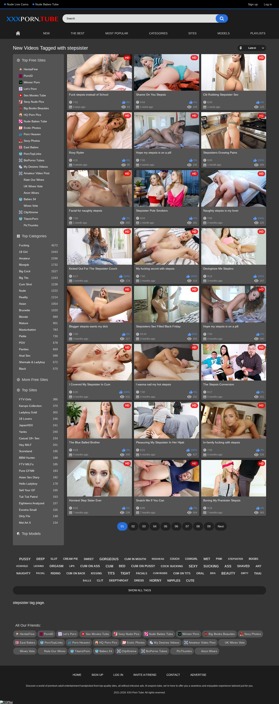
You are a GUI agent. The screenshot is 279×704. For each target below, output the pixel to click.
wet (206, 559)
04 (154, 526)
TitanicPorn (31, 218)
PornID (28, 75)
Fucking (38, 245)
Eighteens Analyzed (38, 503)
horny (156, 580)
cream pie (70, 558)
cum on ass (90, 566)
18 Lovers (38, 418)
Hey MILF (38, 444)
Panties (38, 349)
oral (200, 573)
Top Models (31, 534)
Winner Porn (32, 82)
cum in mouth (135, 559)
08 (198, 526)
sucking (211, 566)
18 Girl (38, 251)
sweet (89, 559)
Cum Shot (38, 284)
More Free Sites (35, 380)
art (258, 566)
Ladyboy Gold (38, 412)
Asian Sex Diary (38, 477)
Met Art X (38, 522)
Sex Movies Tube (35, 95)
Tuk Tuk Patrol (38, 496)
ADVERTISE (198, 674)
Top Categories (34, 236)
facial (40, 573)
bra (213, 573)
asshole (22, 566)
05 (165, 526)
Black (38, 368)
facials (141, 573)
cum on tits (182, 573)
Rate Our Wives (34, 179)
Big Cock (38, 271)
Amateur (38, 258)
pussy (25, 559)
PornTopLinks (32, 153)
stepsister (235, 559)
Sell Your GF (38, 490)
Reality (38, 297)
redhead (158, 559)
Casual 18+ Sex (38, 438)
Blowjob (38, 264)
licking (39, 566)
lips (72, 566)
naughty (23, 573)
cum (109, 566)
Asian (38, 303)
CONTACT (173, 674)
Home (18, 33)
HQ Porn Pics (32, 114)
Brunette (38, 310)
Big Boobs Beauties (36, 108)
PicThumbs (31, 225)
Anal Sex (38, 355)
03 (144, 526)
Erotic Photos (32, 127)
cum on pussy (143, 566)
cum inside (160, 573)
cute (190, 580)
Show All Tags (139, 590)
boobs (253, 558)
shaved (243, 566)
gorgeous (109, 559)
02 (133, 526)
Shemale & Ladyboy (38, 362)
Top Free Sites (34, 60)
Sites (192, 33)
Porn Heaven (32, 134)
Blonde (38, 316)
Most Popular (116, 33)
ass (227, 566)
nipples (173, 580)
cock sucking (172, 566)
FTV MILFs (38, 464)
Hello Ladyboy (38, 483)
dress (139, 580)
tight (125, 573)
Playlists (257, 33)
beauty (228, 573)
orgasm (56, 566)
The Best (78, 33)
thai (257, 573)
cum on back (75, 573)
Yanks (38, 431)
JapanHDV (38, 425)
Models (224, 33)
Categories (158, 33)
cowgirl (191, 558)
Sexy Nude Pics (34, 101)
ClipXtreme (31, 212)
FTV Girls (38, 399)
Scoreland (38, 451)
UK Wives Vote (33, 186)
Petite (38, 336)
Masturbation (38, 329)
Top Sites (29, 390)
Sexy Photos (32, 140)
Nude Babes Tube (47, 4)
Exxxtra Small (38, 509)
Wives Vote (31, 205)
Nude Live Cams (17, 4)
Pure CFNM (38, 470)
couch (174, 558)
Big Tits (38, 277)
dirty (244, 573)
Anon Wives (31, 192)
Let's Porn (30, 88)
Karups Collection (38, 405)
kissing (96, 573)
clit (100, 580)
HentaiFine (31, 69)
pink (219, 558)
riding (56, 573)
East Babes (31, 147)
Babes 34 (30, 199)
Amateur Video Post (36, 173)
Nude (38, 290)
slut (53, 558)
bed (122, 566)
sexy (193, 566)
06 (176, 526)
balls (87, 580)
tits (111, 573)
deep (40, 559)
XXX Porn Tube (135, 692)
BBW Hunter (38, 457)
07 (187, 526)
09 (209, 526)
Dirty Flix (38, 516)
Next (221, 526)
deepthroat (118, 580)
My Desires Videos (36, 166)
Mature (38, 323)
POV (38, 342)
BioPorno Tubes (34, 160)
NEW (46, 33)
